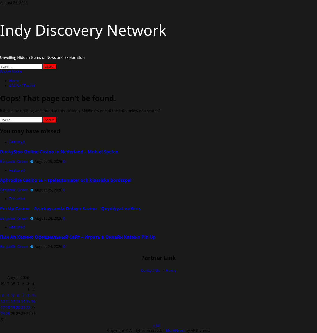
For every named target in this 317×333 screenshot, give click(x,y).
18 (8, 307)
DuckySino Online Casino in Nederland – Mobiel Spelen (59, 152)
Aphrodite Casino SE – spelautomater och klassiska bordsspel (66, 180)
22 (28, 307)
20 (18, 307)
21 (23, 307)
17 (3, 307)
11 (8, 301)
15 (28, 301)
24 (3, 313)
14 (23, 301)
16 (33, 301)
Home (171, 270)
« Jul (156, 325)
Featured (17, 142)
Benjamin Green (14, 161)
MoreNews (175, 330)
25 (8, 313)
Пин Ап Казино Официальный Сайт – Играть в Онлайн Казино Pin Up (78, 237)
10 (3, 301)
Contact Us (150, 270)
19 (13, 307)
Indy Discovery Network (83, 30)
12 (13, 301)
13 (18, 301)
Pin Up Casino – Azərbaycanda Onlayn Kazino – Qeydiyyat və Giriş (70, 208)
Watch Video (11, 71)
